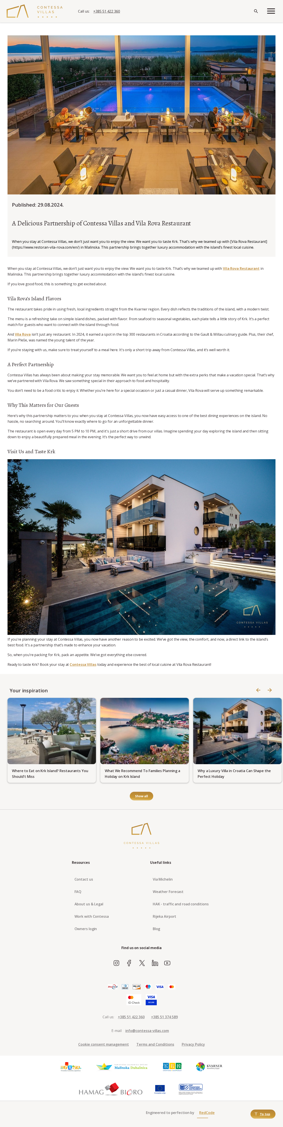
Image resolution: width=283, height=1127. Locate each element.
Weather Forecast (168, 891)
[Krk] (172, 1067)
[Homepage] (35, 11)
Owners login (86, 928)
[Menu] (271, 11)
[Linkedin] (155, 963)
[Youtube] (167, 963)
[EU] (160, 1089)
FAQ (78, 891)
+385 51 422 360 (106, 11)
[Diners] (125, 987)
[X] (142, 963)
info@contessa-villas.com (147, 1030)
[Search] (256, 11)
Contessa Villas (83, 664)
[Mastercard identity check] (133, 1000)
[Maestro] (148, 987)
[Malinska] (121, 1067)
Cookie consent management (103, 1044)
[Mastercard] (171, 987)
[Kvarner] (209, 1067)
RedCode (206, 1112)
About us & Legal (89, 904)
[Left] (258, 690)
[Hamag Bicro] (111, 1089)
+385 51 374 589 (164, 1017)
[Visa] (160, 987)
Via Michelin (163, 879)
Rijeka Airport (164, 916)
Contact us (84, 879)
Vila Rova (23, 334)
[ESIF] (191, 1089)
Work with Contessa (92, 916)
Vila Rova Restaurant (241, 268)
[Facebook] (129, 963)
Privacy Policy (193, 1044)
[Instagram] (116, 963)
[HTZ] (70, 1067)
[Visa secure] (151, 1000)
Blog (156, 928)
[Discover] (137, 987)
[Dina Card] (112, 987)
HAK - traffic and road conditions (181, 904)
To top (265, 1114)
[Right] (269, 690)
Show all (141, 796)
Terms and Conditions (155, 1044)
